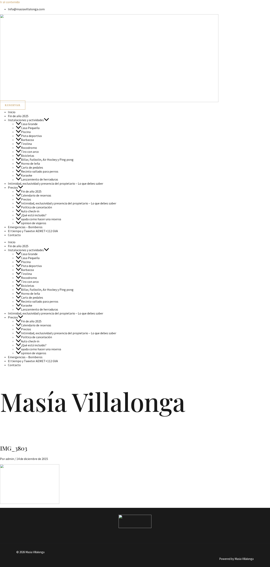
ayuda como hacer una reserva (41, 219)
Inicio (11, 112)
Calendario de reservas (36, 195)
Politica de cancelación (36, 207)
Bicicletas (27, 156)
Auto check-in (30, 211)
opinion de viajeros (33, 223)
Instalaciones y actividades (26, 120)
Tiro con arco (30, 152)
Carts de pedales (32, 167)
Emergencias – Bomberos (25, 227)
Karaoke (26, 175)
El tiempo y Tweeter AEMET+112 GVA (33, 231)
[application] (46, 120)
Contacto (14, 235)
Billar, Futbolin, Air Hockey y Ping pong (47, 159)
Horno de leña (30, 163)
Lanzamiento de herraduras (39, 179)
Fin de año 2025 (18, 116)
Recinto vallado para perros (39, 171)
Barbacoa (27, 140)
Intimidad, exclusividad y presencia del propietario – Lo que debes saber (55, 183)
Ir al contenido (10, 2)
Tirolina (26, 144)
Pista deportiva (31, 136)
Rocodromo (29, 148)
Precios (13, 187)
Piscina (26, 132)
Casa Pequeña (30, 128)
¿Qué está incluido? (33, 215)
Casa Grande (29, 124)
